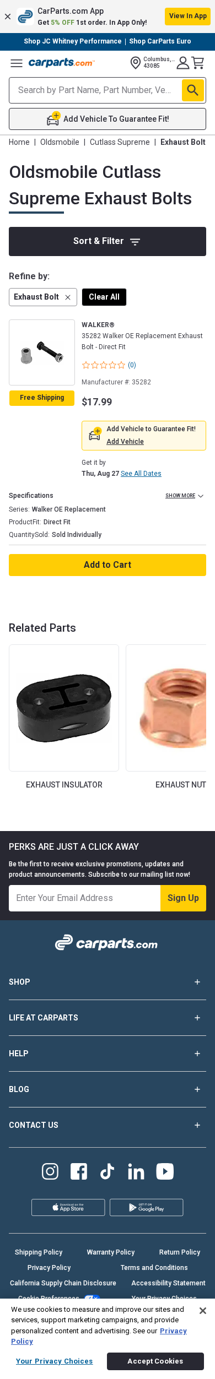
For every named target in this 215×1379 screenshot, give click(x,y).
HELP (19, 1053)
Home (19, 142)
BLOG (19, 1089)
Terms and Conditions (154, 1268)
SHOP (19, 982)
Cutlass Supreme (120, 142)
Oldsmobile (59, 142)
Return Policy (179, 1252)
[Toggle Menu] (16, 62)
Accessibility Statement (168, 1283)
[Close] (203, 1311)
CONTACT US (33, 1125)
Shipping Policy (38, 1252)
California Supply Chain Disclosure (63, 1283)
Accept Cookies (155, 1361)
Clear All (104, 296)
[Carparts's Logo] (62, 62)
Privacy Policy (49, 1268)
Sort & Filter (98, 241)
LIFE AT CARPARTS (43, 1017)
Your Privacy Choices (54, 1361)
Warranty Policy (111, 1252)
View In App (188, 16)
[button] (107, 16)
